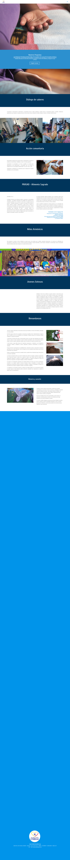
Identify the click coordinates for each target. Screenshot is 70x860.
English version (34, 63)
